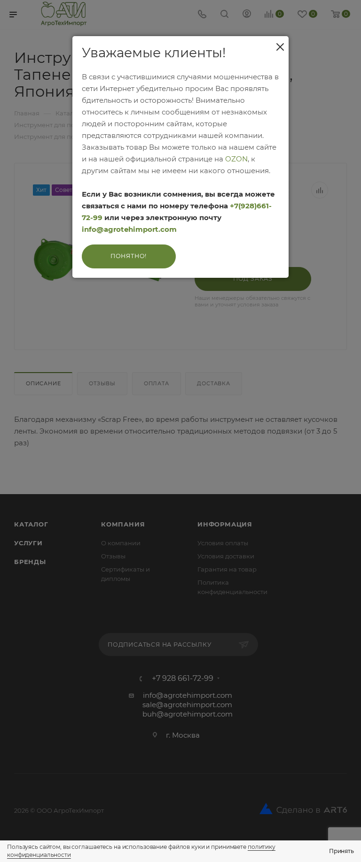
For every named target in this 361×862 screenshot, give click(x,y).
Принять (341, 850)
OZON (236, 158)
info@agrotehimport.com (129, 229)
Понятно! (128, 255)
